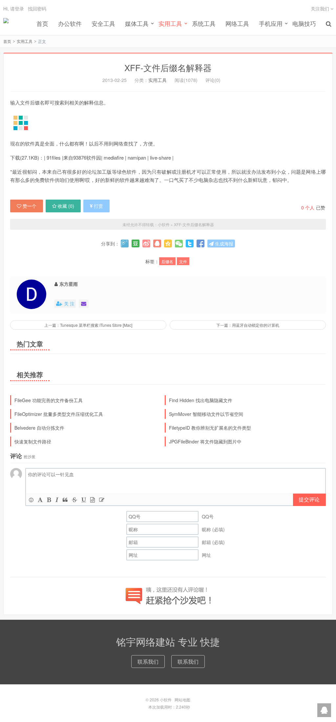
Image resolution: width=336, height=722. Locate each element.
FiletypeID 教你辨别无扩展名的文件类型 (210, 427)
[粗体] (49, 499)
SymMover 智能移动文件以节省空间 (206, 414)
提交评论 (309, 499)
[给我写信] (84, 304)
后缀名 (167, 261)
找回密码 (37, 8)
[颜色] (40, 499)
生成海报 (223, 243)
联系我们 (147, 661)
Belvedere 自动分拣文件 (39, 427)
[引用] (65, 499)
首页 (42, 23)
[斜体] (56, 499)
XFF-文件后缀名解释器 (168, 67)
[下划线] (83, 499)
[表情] (31, 499)
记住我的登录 (136, 13)
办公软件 (70, 23)
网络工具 (237, 23)
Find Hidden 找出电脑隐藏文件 (200, 400)
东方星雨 (68, 284)
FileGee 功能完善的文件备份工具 (48, 400)
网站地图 (182, 699)
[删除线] (74, 499)
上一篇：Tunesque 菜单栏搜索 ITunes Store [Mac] (88, 325)
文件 (183, 261)
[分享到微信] (179, 243)
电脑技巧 (304, 23)
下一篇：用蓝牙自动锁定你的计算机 (247, 325)
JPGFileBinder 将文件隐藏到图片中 (205, 441)
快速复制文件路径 (32, 441)
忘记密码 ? (207, 12)
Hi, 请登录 (13, 8)
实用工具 (24, 41)
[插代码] (92, 499)
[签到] (101, 499)
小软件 (6, 23)
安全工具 (103, 23)
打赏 (98, 206)
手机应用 (271, 23)
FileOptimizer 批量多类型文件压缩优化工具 (58, 414)
